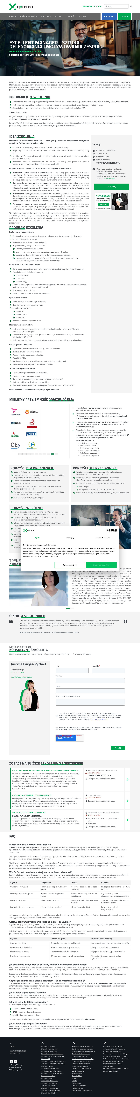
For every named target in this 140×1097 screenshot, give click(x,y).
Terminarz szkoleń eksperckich (51, 1071)
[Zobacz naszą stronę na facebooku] (11, 1061)
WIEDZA (58, 16)
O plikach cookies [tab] (103, 538)
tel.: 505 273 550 (15, 1053)
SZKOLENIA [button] (45, 16)
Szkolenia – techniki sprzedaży (82, 1061)
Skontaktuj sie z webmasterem (82, 1090)
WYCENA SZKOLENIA (82, 654)
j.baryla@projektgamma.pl (21, 677)
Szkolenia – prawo (47, 1066)
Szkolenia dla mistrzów (48, 1093)
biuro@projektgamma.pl (18, 1051)
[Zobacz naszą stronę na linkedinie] (16, 1061)
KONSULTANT (109, 16)
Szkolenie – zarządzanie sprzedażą (83, 1051)
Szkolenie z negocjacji (48, 1086)
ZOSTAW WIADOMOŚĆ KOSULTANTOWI (26, 654)
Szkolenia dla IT (77, 1073)
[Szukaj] (130, 6)
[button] (13, 428)
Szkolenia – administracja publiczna (52, 1063)
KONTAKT (82, 16)
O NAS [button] (11, 16)
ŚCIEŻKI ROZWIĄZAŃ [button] (27, 16)
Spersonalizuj (68, 565)
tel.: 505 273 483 (17, 672)
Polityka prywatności (79, 1086)
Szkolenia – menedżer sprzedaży (83, 1059)
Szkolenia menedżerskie (49, 1049)
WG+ (100, 6)
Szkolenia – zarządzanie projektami (52, 1056)
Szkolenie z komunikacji (80, 1066)
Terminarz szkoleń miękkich (50, 1068)
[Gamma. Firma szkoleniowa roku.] (21, 6)
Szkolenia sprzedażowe (49, 1051)
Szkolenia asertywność (79, 1056)
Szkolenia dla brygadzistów (81, 1063)
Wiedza (74, 1081)
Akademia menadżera (48, 1076)
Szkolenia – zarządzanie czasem (82, 1049)
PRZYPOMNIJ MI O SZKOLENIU (58, 654)
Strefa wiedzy (76, 1083)
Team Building (77, 1076)
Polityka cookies (77, 1088)
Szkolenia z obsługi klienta (49, 1088)
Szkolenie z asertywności (49, 1083)
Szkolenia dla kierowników (81, 1054)
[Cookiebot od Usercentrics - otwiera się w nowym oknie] (107, 530)
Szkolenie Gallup (46, 1078)
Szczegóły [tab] (70, 538)
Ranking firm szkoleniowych (81, 1068)
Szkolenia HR (45, 1059)
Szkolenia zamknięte (48, 1046)
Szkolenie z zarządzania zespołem (52, 1073)
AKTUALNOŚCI (70, 16)
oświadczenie (109, 179)
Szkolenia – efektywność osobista (52, 1054)
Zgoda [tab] (37, 538)
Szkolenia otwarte (78, 1071)
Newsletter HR (89, 6)
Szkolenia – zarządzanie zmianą (82, 1046)
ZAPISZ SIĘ (125, 16)
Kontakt (74, 1078)
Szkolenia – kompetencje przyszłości (53, 1061)
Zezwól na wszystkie (101, 565)
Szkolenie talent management (51, 1090)
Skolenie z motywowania (49, 1081)
